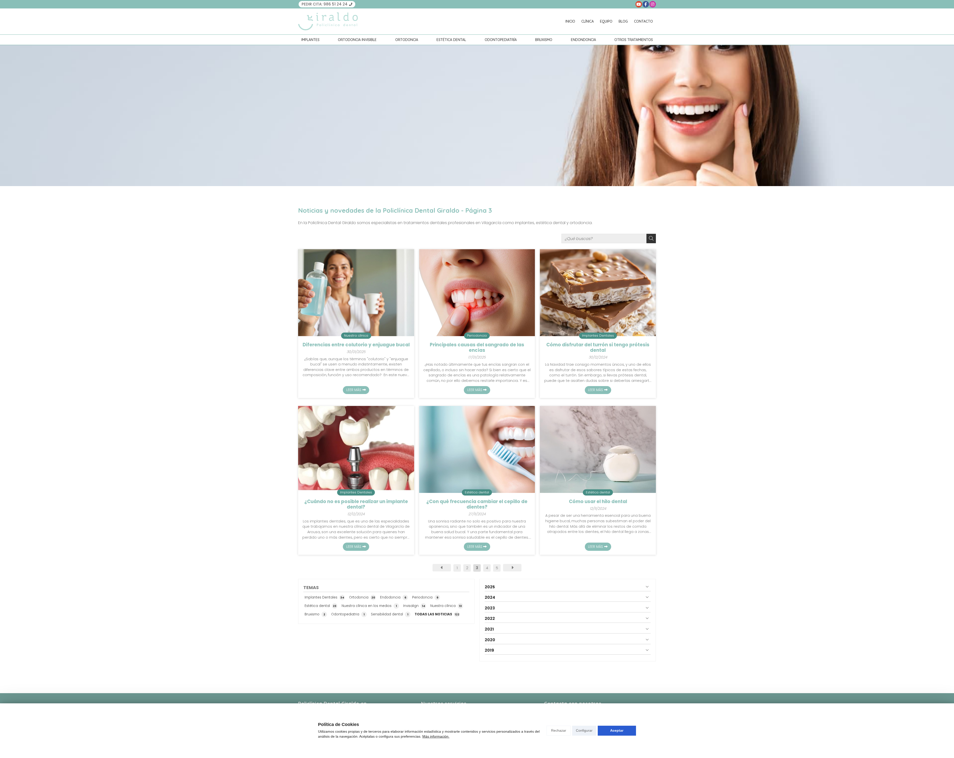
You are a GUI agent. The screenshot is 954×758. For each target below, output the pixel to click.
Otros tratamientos (633, 40)
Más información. (435, 736)
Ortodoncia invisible (357, 40)
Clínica (587, 21)
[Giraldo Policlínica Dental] (328, 21)
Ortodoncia (406, 40)
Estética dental (477, 492)
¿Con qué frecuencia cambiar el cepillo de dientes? (476, 504)
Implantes (310, 40)
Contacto (643, 21)
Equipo (606, 21)
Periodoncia (477, 335)
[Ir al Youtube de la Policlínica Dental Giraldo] (639, 4)
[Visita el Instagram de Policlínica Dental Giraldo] (652, 4)
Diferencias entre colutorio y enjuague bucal (356, 345)
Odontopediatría (501, 40)
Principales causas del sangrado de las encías (477, 347)
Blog (623, 21)
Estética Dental (451, 40)
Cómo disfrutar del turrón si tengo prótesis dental (597, 347)
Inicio (570, 21)
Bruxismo (543, 40)
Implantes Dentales (598, 335)
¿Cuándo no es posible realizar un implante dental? (356, 504)
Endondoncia (583, 40)
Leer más (353, 390)
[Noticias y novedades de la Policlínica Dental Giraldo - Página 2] (442, 567)
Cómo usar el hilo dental (598, 501)
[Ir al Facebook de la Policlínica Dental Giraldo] (645, 4)
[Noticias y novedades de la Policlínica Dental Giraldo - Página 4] (512, 567)
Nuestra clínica (356, 335)
